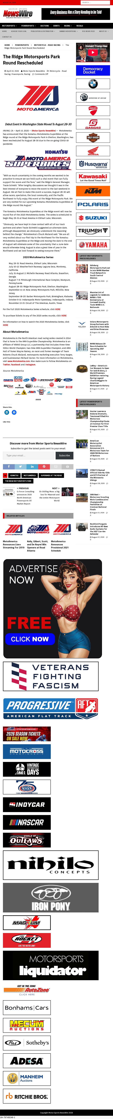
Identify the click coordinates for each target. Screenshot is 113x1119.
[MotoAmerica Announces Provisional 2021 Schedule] (62, 530)
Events (56, 26)
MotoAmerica (30, 475)
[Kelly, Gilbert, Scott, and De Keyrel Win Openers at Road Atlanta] (38, 530)
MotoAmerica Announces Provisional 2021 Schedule (60, 546)
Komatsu (14, 475)
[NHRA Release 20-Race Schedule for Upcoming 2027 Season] (82, 346)
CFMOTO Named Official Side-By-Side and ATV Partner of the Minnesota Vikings (99, 475)
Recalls (80, 26)
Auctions (44, 26)
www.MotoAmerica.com (19, 361)
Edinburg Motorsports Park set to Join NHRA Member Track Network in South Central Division (100, 271)
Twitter (6, 364)
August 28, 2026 (98, 310)
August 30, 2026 (98, 429)
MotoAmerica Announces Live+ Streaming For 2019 (13, 544)
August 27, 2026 (98, 389)
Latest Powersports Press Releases (91, 403)
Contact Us (7, 37)
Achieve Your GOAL (18, 31)
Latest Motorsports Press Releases (91, 257)
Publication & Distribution (42, 31)
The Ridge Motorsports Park (18, 481)
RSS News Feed (88, 31)
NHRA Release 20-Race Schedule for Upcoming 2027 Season (98, 347)
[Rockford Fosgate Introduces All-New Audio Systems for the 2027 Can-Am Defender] (82, 527)
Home (4, 31)
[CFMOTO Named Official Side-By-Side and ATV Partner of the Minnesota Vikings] (82, 473)
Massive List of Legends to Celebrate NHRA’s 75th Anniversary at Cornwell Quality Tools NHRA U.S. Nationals (99, 300)
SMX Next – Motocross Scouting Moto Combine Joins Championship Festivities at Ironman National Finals (99, 502)
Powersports (27, 26)
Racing (67, 26)
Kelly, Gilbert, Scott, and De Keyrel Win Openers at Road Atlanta (37, 546)
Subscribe (64, 455)
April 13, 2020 (13, 71)
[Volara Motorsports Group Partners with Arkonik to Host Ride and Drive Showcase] (82, 324)
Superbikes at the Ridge (51, 475)
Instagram (30, 364)
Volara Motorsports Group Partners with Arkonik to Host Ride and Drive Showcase (99, 325)
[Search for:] (95, 2)
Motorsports (8, 26)
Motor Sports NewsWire (34, 71)
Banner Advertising (68, 31)
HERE (57, 309)
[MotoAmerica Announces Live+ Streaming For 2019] (14, 530)
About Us (103, 31)
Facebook (15, 364)
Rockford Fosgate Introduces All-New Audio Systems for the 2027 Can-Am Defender (99, 528)
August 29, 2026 (98, 281)
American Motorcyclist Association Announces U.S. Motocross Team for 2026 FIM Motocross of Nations (99, 448)
